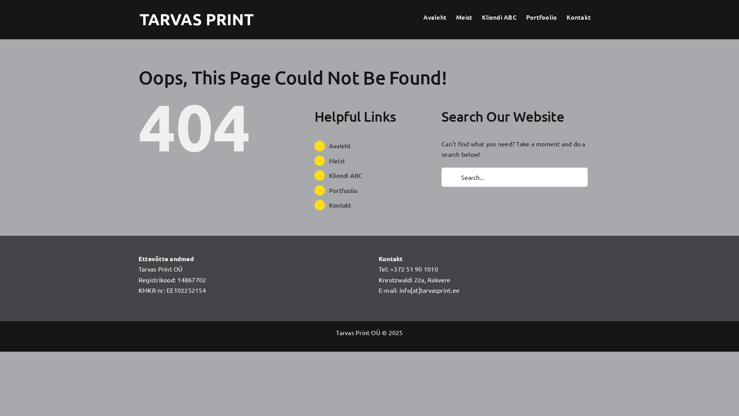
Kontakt (340, 205)
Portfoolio (343, 190)
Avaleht (340, 145)
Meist (337, 160)
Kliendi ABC (346, 175)
